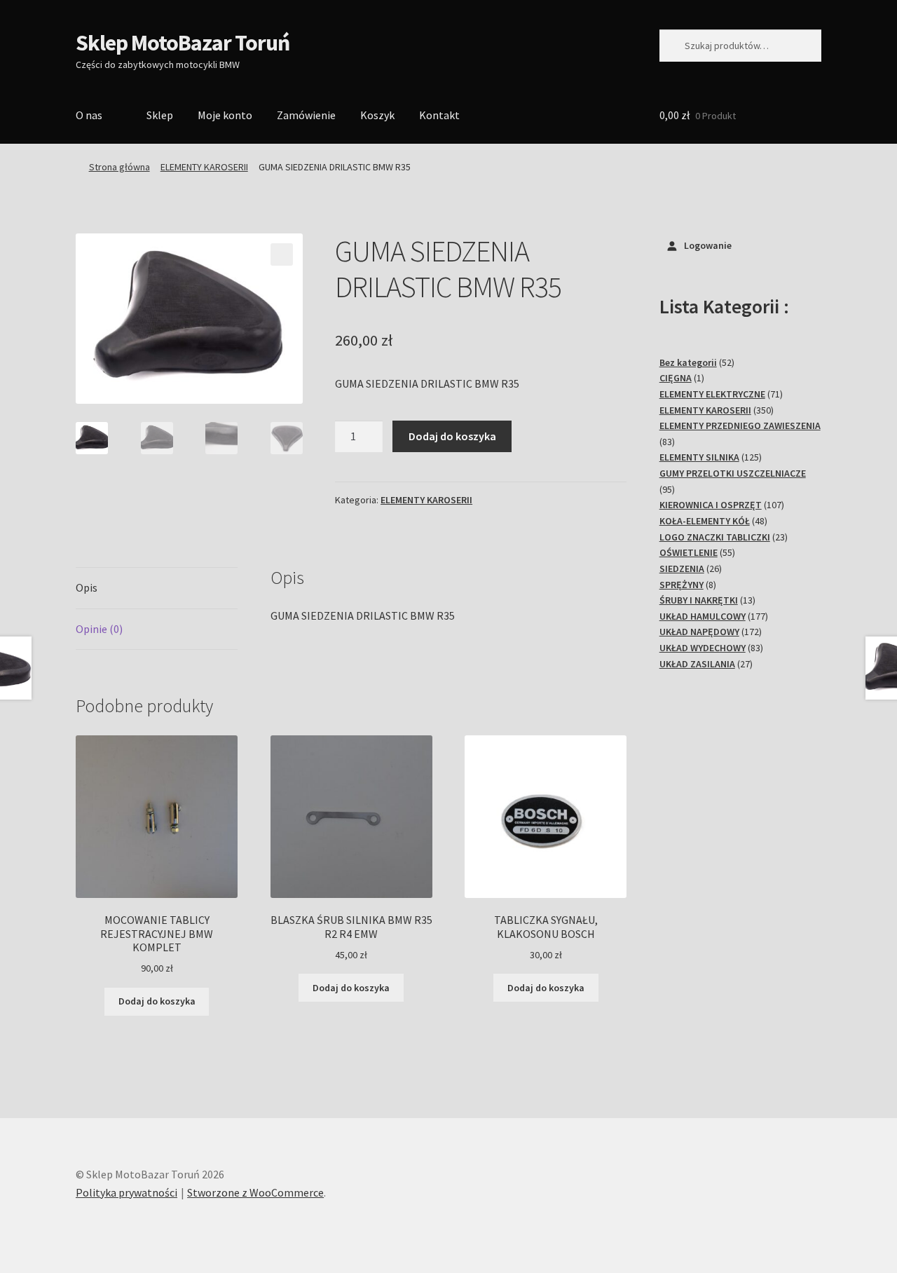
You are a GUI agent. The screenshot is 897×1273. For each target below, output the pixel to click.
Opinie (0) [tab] (99, 629)
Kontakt (439, 115)
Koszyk (377, 115)
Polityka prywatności (126, 1192)
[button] (282, 254)
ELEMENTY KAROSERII (204, 167)
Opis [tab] (86, 587)
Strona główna (119, 167)
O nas (89, 115)
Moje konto (225, 115)
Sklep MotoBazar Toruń (182, 43)
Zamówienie (306, 115)
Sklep (159, 115)
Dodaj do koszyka (452, 436)
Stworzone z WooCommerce (255, 1192)
